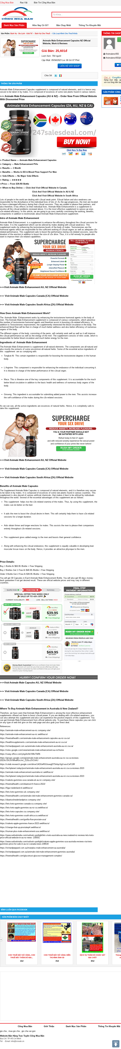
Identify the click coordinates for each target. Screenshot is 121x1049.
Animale (52, 207)
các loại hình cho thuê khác (65, 33)
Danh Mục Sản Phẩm (14, 25)
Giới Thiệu (49, 1026)
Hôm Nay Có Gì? (40, 25)
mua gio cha (14, 1031)
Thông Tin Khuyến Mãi (90, 25)
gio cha (3, 1031)
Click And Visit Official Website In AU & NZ (37, 192)
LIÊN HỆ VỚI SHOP (70, 66)
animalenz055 (112, 54)
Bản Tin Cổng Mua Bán (44, 2)
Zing (60, 75)
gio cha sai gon (28, 1031)
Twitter (56, 75)
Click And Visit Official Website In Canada (46, 188)
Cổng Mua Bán (7, 2)
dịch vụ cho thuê (42, 33)
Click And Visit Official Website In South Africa (39, 195)
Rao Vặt (23, 2)
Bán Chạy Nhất (63, 25)
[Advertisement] (49, 880)
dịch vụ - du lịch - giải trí (21, 33)
